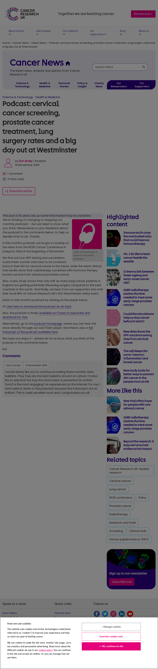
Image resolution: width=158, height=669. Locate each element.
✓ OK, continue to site (111, 646)
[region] (79, 643)
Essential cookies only (111, 636)
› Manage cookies (111, 627)
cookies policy (45, 650)
